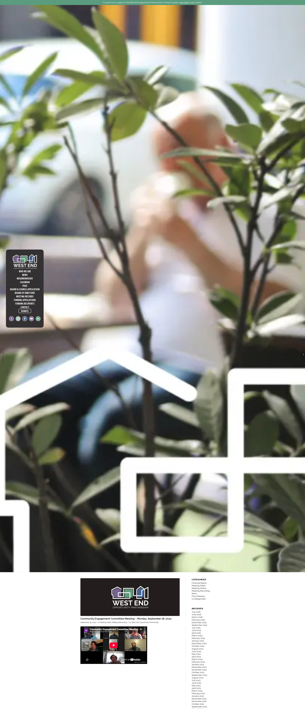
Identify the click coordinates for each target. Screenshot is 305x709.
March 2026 (197, 617)
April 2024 (196, 656)
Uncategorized (199, 599)
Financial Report (199, 583)
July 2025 (196, 628)
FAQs (24, 285)
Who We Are (25, 271)
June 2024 (196, 651)
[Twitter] (11, 319)
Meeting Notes (105, 622)
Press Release (198, 596)
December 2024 (199, 643)
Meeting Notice (199, 588)
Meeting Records (24, 296)
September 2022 (199, 706)
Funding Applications (25, 300)
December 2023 (199, 667)
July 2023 (196, 680)
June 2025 (196, 630)
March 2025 (197, 635)
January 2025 (198, 641)
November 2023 (199, 670)
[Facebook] (25, 319)
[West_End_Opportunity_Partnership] (130, 597)
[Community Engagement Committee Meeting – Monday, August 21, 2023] (2, 354)
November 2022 (199, 701)
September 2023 (199, 675)
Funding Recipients (24, 303)
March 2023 (197, 691)
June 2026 (196, 614)
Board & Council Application (25, 289)
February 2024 (198, 662)
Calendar (25, 282)
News (25, 275)
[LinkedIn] (38, 319)
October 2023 (198, 672)
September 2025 (199, 625)
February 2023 (198, 693)
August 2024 (197, 649)
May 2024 (196, 654)
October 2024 (198, 646)
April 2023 (196, 688)
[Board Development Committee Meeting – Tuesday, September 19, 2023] (303, 354)
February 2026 (198, 620)
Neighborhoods (25, 278)
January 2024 (198, 664)
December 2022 (199, 698)
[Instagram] (18, 319)
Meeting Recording (119, 622)
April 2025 (196, 633)
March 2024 (197, 659)
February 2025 (198, 638)
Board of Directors (25, 293)
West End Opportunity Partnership (145, 622)
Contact (24, 307)
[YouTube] (31, 319)
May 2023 (196, 685)
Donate (25, 311)
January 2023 (198, 696)
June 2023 (196, 683)
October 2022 (198, 704)
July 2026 (196, 612)
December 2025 (199, 622)
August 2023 (197, 678)
